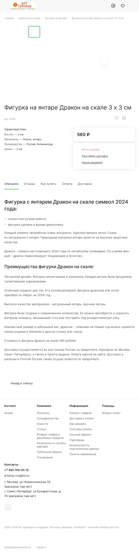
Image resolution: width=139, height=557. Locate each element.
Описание (11, 184)
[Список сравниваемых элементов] (113, 5)
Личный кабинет (81, 434)
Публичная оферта (49, 452)
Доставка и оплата (82, 418)
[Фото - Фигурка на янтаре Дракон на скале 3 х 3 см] (76, 62)
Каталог (10, 406)
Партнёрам (77, 440)
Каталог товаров (80, 413)
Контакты (43, 413)
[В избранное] (117, 118)
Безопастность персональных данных (84, 447)
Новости (42, 423)
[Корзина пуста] (132, 5)
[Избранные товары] (123, 5)
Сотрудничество (48, 418)
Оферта (41, 547)
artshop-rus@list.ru (17, 475)
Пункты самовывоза (83, 454)
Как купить (48, 184)
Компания (44, 406)
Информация (79, 406)
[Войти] (104, 5)
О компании (45, 457)
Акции (8, 413)
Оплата (67, 184)
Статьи (41, 429)
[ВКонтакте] (8, 507)
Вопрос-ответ (111, 413)
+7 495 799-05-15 (16, 470)
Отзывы (29, 184)
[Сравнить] (124, 118)
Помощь (108, 406)
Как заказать (78, 423)
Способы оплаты (81, 429)
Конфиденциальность (17, 547)
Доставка (85, 184)
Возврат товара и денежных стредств (50, 436)
